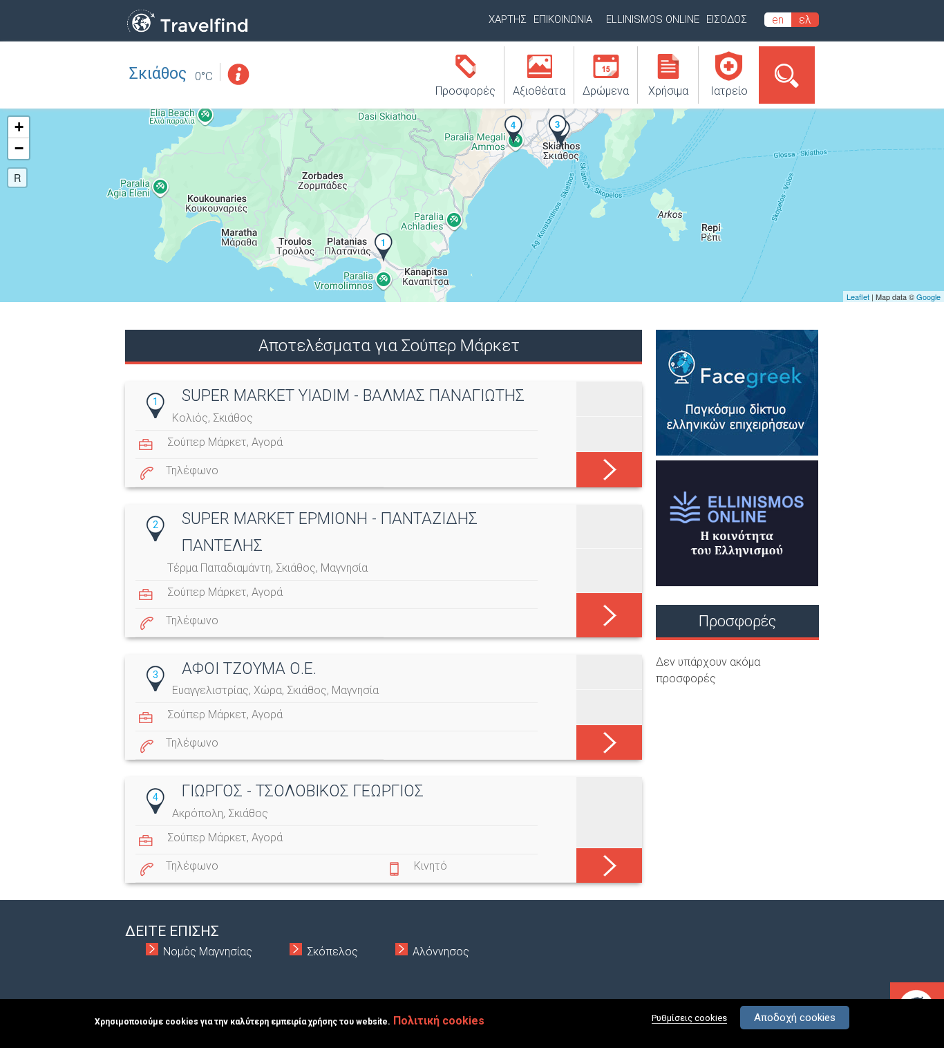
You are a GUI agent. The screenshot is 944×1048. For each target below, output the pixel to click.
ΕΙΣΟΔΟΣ (726, 19)
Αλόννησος (441, 951)
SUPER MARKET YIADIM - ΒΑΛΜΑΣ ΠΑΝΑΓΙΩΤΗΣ (353, 395)
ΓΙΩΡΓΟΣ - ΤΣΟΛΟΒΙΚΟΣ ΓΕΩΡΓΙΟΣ (303, 791)
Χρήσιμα (668, 90)
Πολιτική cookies (438, 1020)
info (237, 74)
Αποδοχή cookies (795, 1017)
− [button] (19, 148)
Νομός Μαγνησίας (207, 951)
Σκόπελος (332, 951)
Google (928, 296)
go (609, 466)
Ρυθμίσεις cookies (689, 1018)
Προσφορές (465, 90)
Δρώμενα (606, 90)
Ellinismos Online (652, 19)
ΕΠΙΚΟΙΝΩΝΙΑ (563, 19)
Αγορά (267, 442)
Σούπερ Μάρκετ (207, 442)
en (778, 19)
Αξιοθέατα (539, 90)
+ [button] (19, 126)
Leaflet (858, 296)
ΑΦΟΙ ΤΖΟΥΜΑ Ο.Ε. (249, 668)
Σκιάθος (158, 73)
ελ (805, 19)
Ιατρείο (729, 90)
